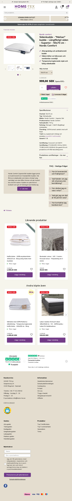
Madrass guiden (9, 436)
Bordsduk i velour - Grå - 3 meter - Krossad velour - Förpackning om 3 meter (51, 259)
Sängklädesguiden (10, 432)
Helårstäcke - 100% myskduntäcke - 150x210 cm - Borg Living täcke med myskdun (19, 259)
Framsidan (7, 30)
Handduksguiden (9, 439)
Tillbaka (8, 210)
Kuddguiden (7, 429)
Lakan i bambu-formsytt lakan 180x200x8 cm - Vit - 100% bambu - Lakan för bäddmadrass (52, 324)
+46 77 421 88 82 (16, 391)
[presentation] (2, 2)
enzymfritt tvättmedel (52, 136)
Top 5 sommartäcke (44, 427)
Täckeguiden (8, 427)
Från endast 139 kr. (26, 18)
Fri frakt (39, 388)
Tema (39, 432)
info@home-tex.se (19, 398)
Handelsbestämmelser (45, 381)
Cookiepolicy (41, 386)
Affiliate (40, 398)
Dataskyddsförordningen (45, 384)
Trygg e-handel (42, 393)
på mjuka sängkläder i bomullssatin (36, 24)
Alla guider (7, 424)
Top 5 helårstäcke (43, 424)
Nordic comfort (45, 34)
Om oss (39, 391)
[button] (18, 74)
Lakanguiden (8, 434)
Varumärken (41, 429)
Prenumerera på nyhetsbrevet (17, 475)
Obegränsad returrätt (44, 396)
